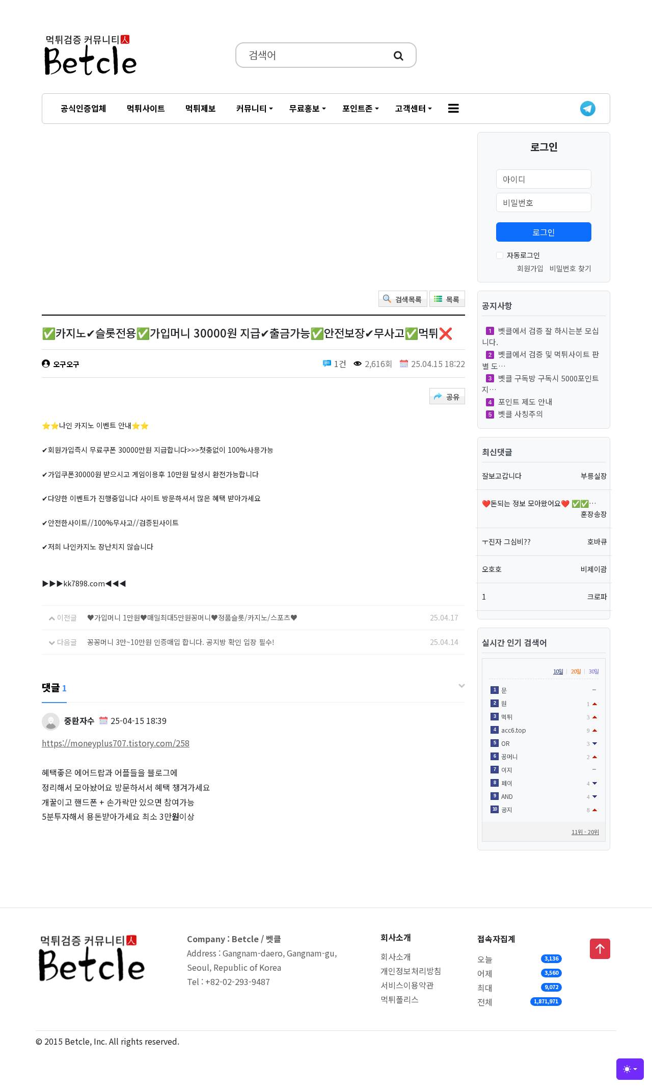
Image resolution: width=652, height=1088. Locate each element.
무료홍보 (304, 108)
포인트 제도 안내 (525, 401)
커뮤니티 (251, 108)
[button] (453, 108)
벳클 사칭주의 (520, 413)
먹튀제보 (200, 108)
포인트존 (357, 108)
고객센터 (410, 108)
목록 (452, 299)
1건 (340, 363)
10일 (558, 671)
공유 (452, 397)
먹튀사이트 (146, 108)
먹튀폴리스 (400, 999)
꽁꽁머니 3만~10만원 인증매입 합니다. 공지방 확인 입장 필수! (181, 642)
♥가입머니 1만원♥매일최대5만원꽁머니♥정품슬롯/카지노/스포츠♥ (192, 617)
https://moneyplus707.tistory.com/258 (115, 743)
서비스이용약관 (407, 985)
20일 (576, 671)
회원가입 (530, 268)
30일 (594, 671)
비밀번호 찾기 (570, 268)
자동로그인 (523, 255)
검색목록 (408, 299)
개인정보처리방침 (411, 971)
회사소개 (396, 956)
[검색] (399, 55)
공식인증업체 (83, 108)
